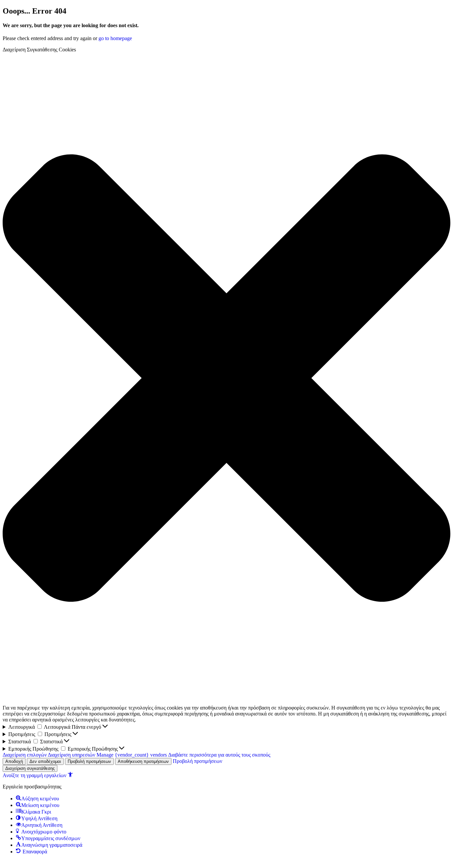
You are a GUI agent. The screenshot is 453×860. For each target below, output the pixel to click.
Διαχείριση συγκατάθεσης (30, 768)
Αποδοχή (14, 761)
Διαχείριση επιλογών (25, 755)
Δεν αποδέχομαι (45, 761)
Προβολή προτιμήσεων (89, 761)
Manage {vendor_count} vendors (132, 755)
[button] (226, 379)
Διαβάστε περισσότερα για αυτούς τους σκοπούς (219, 755)
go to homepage (115, 38)
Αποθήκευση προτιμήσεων (143, 761)
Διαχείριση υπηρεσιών (71, 755)
